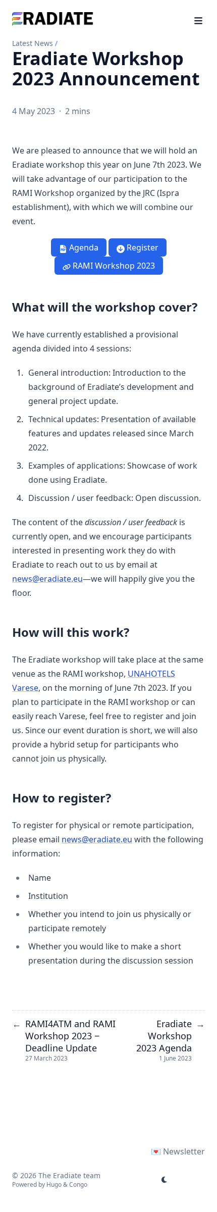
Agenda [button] (82, 247)
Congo (78, 1184)
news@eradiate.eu (47, 578)
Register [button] (141, 247)
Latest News (32, 43)
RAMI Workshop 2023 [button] (113, 265)
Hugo (54, 1184)
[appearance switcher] (164, 1180)
